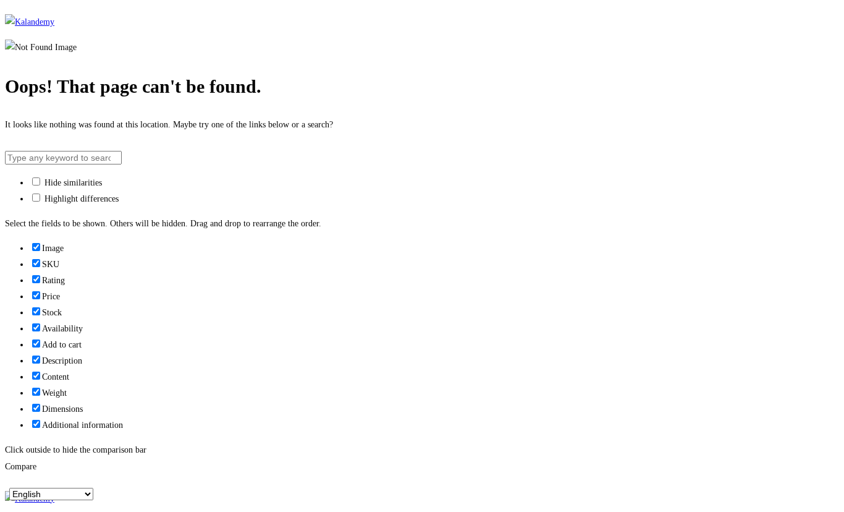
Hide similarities (72, 182)
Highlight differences (80, 198)
